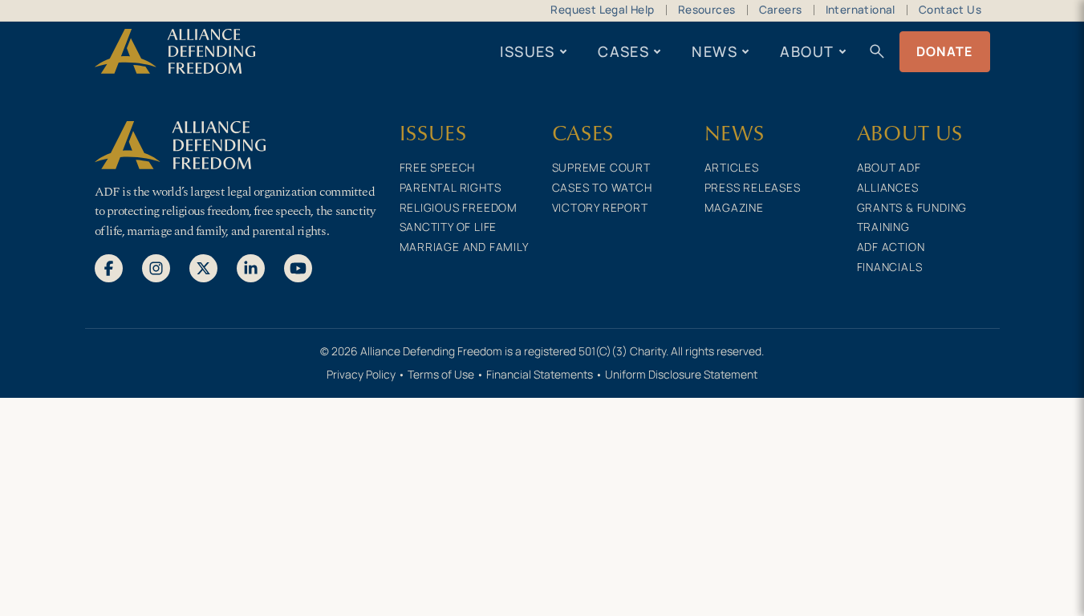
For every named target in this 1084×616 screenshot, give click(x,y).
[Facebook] (109, 267)
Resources (707, 9)
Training (883, 226)
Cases (623, 51)
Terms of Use (441, 374)
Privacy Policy (361, 374)
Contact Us (950, 9)
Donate (944, 51)
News (714, 51)
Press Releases (752, 187)
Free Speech (438, 167)
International (860, 9)
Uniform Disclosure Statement (681, 374)
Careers (780, 9)
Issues (527, 51)
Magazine (734, 207)
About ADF (889, 167)
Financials (890, 266)
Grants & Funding (912, 207)
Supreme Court (601, 167)
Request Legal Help (602, 9)
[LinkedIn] (251, 267)
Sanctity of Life (448, 226)
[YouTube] (298, 267)
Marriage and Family (464, 246)
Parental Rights (450, 187)
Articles (731, 167)
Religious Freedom (459, 207)
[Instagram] (156, 267)
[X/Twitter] (203, 267)
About (807, 51)
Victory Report (600, 207)
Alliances (888, 187)
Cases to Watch (602, 187)
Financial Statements (539, 374)
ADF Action (891, 246)
